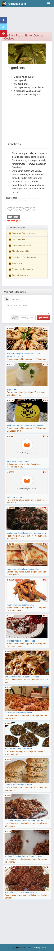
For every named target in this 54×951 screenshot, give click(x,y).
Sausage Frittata (19, 239)
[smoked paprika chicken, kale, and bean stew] (27, 518)
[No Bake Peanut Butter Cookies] (27, 698)
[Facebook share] (3, 20)
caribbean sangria (14, 497)
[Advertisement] (27, 21)
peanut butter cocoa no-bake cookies (21, 892)
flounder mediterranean (22, 269)
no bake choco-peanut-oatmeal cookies (22, 676)
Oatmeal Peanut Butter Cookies (18, 784)
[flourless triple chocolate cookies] (27, 625)
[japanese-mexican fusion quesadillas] (27, 554)
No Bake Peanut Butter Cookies (18, 712)
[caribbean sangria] (27, 482)
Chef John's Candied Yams (24, 257)
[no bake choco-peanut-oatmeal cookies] (27, 662)
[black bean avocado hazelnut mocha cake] (27, 410)
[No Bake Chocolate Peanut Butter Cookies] (27, 842)
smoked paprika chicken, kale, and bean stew (27, 533)
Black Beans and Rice (21, 251)
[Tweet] (3, 26)
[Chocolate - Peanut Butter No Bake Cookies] (27, 806)
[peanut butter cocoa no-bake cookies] (27, 878)
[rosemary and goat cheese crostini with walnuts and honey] (27, 338)
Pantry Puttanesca (20, 275)
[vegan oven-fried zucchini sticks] (27, 590)
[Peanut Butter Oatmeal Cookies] (27, 744)
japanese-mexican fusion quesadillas (23, 569)
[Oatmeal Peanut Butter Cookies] (27, 770)
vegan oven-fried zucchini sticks (20, 604)
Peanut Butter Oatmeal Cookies (18, 748)
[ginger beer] (27, 374)
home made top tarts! (21, 245)
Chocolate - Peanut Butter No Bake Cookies (24, 820)
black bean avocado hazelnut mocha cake (25, 425)
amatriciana (17, 263)
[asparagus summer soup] (27, 446)
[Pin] (3, 33)
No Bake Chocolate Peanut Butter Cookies (23, 856)
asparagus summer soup (18, 461)
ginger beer (12, 389)
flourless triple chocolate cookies (21, 640)
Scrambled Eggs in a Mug (23, 233)
